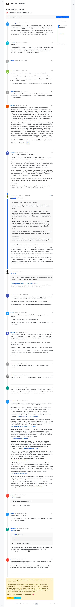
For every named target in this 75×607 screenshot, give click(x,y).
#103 (52, 60)
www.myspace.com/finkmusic (18, 473)
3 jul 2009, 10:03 (22, 559)
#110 (52, 294)
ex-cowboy (13, 23)
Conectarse (17, 597)
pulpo (11, 494)
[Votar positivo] (44, 38)
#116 (52, 400)
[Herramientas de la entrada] (52, 38)
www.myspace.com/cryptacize (19, 438)
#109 (52, 271)
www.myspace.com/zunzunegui (34, 487)
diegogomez (13, 528)
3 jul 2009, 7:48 (23, 375)
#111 (52, 312)
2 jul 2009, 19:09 (24, 294)
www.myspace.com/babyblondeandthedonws (23, 426)
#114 (52, 375)
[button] (2, 605)
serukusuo (12, 42)
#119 (52, 528)
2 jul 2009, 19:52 (23, 312)
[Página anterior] (17, 604)
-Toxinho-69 (13, 387)
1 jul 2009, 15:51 (23, 60)
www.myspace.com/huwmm (18, 460)
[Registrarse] (73, 5)
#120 (52, 559)
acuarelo (12, 152)
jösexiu (12, 105)
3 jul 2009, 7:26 (24, 363)
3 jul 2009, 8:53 (22, 494)
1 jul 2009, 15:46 (24, 42)
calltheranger (13, 195)
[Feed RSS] (31, 12)
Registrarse (10, 597)
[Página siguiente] (58, 604)
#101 (52, 23)
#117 (52, 494)
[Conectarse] (73, 2)
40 (54, 603)
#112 (52, 332)
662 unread (61, 34)
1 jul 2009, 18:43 (23, 271)
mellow (12, 70)
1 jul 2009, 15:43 (25, 23)
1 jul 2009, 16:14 (23, 70)
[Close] (51, 580)
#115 (52, 387)
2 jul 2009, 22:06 (24, 332)
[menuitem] (73, 2)
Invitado (12, 60)
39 (50, 603)
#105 (52, 91)
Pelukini (12, 375)
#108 (52, 195)
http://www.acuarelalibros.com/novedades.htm (23, 283)
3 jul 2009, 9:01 (23, 513)
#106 (52, 105)
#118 (52, 513)
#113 (52, 363)
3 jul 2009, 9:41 (25, 528)
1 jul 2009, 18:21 (26, 195)
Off (6, 12)
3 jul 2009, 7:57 (25, 387)
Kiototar (12, 312)
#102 (52, 42)
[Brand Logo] (8, 3)
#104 (52, 70)
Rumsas (12, 271)
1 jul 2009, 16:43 (24, 91)
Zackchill (12, 91)
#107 (52, 152)
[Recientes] (2, 2)
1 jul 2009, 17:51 (23, 105)
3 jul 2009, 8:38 (23, 400)
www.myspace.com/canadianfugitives (27, 416)
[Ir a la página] (46, 604)
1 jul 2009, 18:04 (24, 152)
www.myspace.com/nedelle (31, 448)
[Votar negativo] (49, 38)
